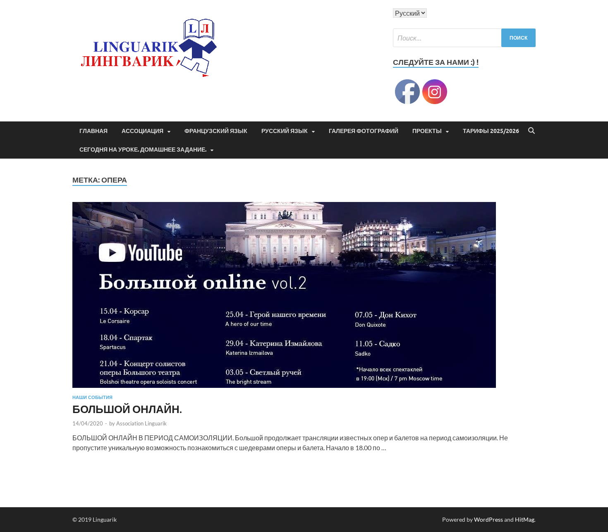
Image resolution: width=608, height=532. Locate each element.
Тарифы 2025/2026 (491, 131)
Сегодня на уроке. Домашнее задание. (142, 149)
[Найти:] (464, 37)
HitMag (524, 519)
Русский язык (284, 131)
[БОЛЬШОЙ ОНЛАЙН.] (304, 295)
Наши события (92, 397)
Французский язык (215, 131)
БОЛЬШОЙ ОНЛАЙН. (127, 409)
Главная (93, 131)
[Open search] (531, 130)
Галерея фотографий (363, 131)
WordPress (488, 519)
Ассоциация (142, 131)
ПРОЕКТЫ (427, 131)
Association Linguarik (141, 423)
